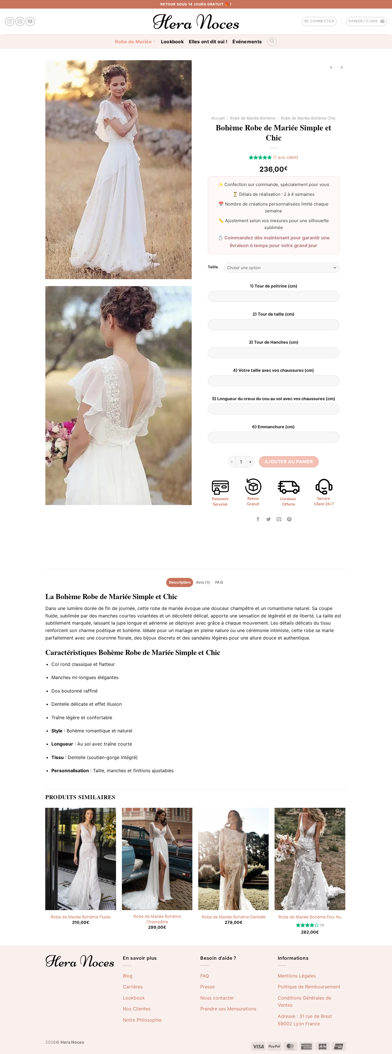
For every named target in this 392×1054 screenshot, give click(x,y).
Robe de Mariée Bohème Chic (308, 118)
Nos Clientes (136, 1009)
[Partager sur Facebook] (258, 519)
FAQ (204, 976)
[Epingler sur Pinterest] (289, 519)
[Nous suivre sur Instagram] (9, 21)
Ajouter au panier (289, 461)
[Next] (345, 876)
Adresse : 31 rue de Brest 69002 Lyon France (305, 1019)
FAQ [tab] (219, 582)
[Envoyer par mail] (279, 519)
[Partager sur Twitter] (268, 519)
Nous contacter (217, 998)
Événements (247, 41)
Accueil (218, 118)
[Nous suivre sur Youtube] (30, 21)
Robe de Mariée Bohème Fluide (80, 916)
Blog (128, 976)
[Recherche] (272, 41)
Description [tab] (180, 582)
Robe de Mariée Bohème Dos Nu (309, 916)
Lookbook (172, 41)
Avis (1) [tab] (203, 582)
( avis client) (285, 157)
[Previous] (45, 876)
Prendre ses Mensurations (228, 1009)
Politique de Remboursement (309, 987)
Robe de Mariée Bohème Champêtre (157, 919)
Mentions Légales (297, 976)
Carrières (133, 987)
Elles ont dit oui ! (208, 41)
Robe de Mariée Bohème (252, 118)
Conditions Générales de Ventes (304, 1001)
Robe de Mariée (133, 41)
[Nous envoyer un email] (20, 21)
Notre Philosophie (142, 1020)
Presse (207, 987)
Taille (213, 267)
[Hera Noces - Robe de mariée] (196, 21)
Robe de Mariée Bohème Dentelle (233, 916)
